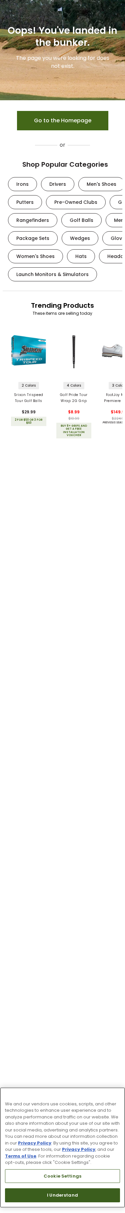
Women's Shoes (35, 256)
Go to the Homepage (62, 120)
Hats (81, 256)
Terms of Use (20, 1156)
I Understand (62, 1195)
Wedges (80, 238)
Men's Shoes (101, 184)
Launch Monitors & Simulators (52, 274)
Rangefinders (32, 220)
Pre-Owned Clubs (75, 202)
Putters (25, 202)
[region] (62, 1147)
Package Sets (32, 238)
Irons (22, 184)
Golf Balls (81, 220)
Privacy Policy (34, 1143)
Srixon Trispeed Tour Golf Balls (28, 397)
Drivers (57, 184)
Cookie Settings (62, 1176)
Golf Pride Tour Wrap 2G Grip (74, 397)
